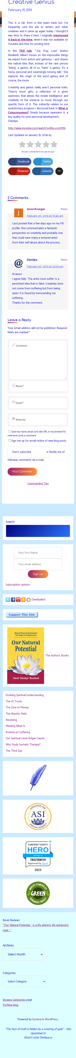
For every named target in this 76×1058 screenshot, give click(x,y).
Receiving (11, 720)
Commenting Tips (38, 483)
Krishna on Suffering (18, 732)
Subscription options (18, 584)
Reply (64, 209)
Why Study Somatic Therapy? (23, 744)
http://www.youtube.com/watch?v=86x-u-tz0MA (36, 128)
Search (10, 521)
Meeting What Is (15, 726)
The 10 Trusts (14, 701)
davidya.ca (38, 855)
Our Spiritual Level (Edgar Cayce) (25, 738)
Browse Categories (14, 1000)
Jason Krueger (36, 209)
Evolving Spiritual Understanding (25, 695)
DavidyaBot (39, 599)
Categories (9, 973)
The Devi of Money (17, 707)
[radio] (22, 145)
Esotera (37, 1019)
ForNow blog (10, 1005)
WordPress (51, 1019)
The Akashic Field (16, 713)
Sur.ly (45, 863)
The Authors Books (57, 655)
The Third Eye (14, 751)
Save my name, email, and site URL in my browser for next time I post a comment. (37, 434)
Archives (8, 945)
